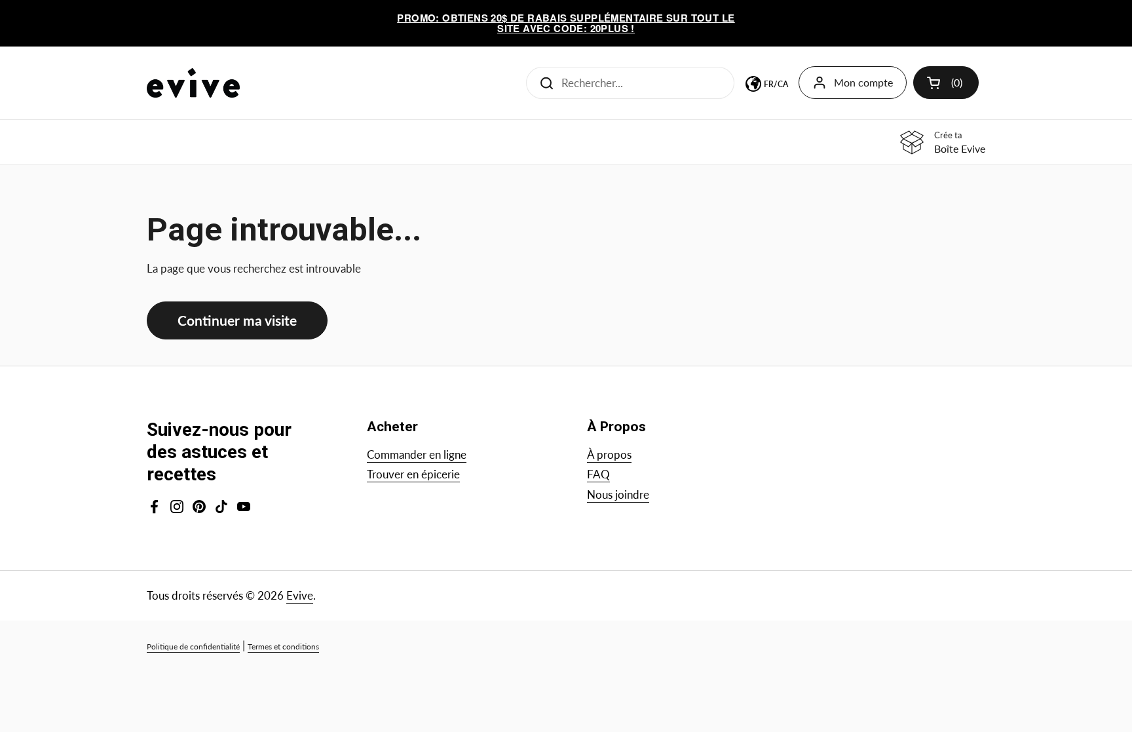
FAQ (598, 474)
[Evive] (193, 83)
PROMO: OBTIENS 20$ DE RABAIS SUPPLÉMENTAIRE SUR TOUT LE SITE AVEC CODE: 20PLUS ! (565, 23)
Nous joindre (618, 494)
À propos (609, 454)
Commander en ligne (416, 454)
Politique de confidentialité (193, 646)
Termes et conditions (283, 646)
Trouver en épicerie (413, 474)
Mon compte (863, 82)
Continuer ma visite (237, 320)
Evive (299, 595)
